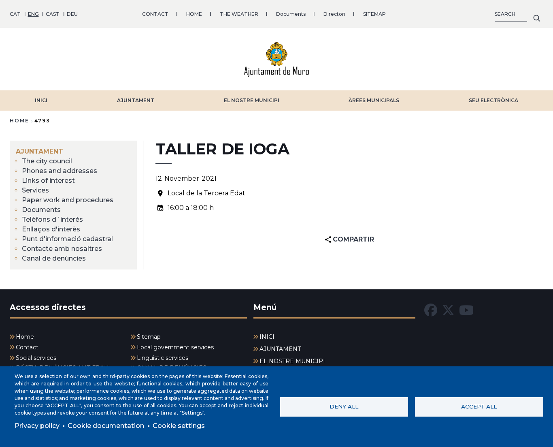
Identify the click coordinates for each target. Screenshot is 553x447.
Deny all (344, 406)
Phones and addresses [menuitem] (59, 171)
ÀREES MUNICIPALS (374, 100)
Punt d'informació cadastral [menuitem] (67, 239)
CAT (15, 14)
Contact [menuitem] (27, 347)
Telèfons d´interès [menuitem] (52, 219)
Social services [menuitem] (36, 358)
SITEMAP (374, 14)
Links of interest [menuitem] (48, 180)
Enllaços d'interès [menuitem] (51, 229)
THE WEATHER (239, 14)
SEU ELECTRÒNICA (493, 100)
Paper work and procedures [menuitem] (67, 200)
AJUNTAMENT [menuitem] (39, 151)
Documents (291, 14)
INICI (41, 100)
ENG (33, 14)
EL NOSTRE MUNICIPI (251, 100)
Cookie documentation (106, 426)
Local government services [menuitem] (175, 347)
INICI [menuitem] (266, 337)
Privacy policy (37, 426)
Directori (334, 14)
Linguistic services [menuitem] (162, 358)
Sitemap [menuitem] (149, 337)
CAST (53, 14)
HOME (194, 14)
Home (19, 121)
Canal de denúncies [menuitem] (54, 258)
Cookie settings (179, 426)
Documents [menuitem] (41, 210)
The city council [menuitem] (47, 161)
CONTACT (155, 14)
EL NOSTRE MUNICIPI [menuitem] (292, 361)
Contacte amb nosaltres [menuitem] (62, 248)
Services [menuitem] (35, 190)
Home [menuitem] (25, 337)
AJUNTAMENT (135, 100)
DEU (72, 14)
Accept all (479, 406)
